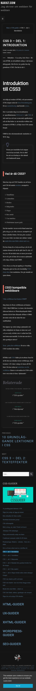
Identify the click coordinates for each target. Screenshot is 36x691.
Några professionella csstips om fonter (13, 534)
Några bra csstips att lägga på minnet (13, 512)
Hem (8, 28)
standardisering (11, 106)
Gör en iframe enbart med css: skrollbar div (15, 548)
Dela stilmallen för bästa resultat (12, 516)
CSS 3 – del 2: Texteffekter (10, 555)
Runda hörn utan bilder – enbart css (18, 388)
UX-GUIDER (11, 613)
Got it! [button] (18, 686)
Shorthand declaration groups (11, 519)
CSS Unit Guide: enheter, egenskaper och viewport (17, 592)
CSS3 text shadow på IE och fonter (13, 579)
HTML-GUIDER (13, 604)
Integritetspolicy (23, 667)
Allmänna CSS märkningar (10, 531)
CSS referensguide (8, 523)
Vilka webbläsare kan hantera (14, 299)
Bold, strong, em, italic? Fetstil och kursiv (15, 527)
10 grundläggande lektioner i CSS (18, 416)
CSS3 (29, 115)
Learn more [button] (8, 681)
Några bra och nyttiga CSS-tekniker (13, 596)
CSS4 (13, 357)
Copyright (11, 667)
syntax (27, 106)
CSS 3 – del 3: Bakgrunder (10, 559)
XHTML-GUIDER (14, 622)
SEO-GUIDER (12, 644)
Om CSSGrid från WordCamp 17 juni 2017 (18, 402)
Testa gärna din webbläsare (11, 345)
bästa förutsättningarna (25, 103)
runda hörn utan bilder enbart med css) (17, 241)
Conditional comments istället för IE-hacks (15, 538)
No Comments (25, 50)
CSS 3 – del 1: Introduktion (11, 552)
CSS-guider (15, 28)
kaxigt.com (8, 3)
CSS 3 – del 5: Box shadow (10, 569)
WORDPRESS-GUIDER (12, 633)
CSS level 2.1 (20, 115)
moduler (18, 185)
